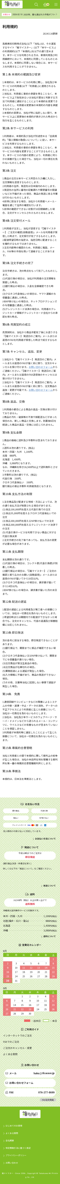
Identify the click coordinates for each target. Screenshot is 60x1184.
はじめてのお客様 (14, 1125)
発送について (49, 885)
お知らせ (6, 14)
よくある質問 (12, 1133)
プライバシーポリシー (16, 1155)
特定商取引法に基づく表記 (18, 1147)
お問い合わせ (12, 1162)
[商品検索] (36, 4)
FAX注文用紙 (48, 1099)
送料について (49, 936)
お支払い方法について (45, 838)
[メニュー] (56, 4)
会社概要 (10, 1140)
